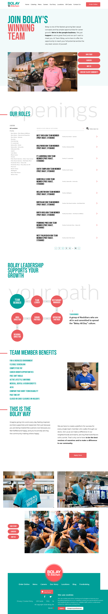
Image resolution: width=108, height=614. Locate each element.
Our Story (53, 4)
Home (27, 4)
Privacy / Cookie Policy (25, 601)
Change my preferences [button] (74, 608)
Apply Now (78, 455)
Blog (74, 584)
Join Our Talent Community (89, 72)
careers (89, 60)
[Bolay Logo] (14, 4)
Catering (33, 4)
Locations (60, 4)
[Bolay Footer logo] (54, 573)
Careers (45, 4)
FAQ (47, 601)
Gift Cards (68, 4)
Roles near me (93, 129)
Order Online (93, 4)
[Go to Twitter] (51, 597)
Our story (89, 54)
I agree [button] (61, 608)
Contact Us (77, 4)
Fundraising (84, 584)
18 (75, 248)
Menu (40, 4)
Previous (70, 311)
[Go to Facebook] (44, 597)
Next (72, 311)
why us (89, 66)
